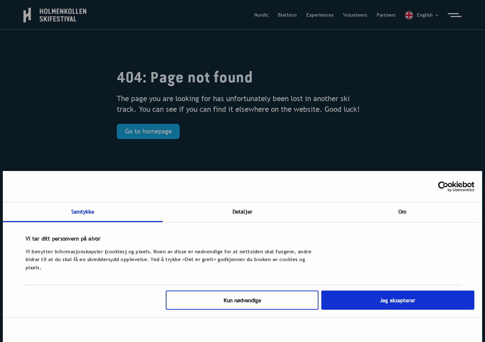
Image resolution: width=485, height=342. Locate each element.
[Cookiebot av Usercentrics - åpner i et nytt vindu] (443, 186)
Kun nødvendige (242, 300)
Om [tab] (402, 211)
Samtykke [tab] (82, 211)
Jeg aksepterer (397, 300)
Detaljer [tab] (242, 211)
